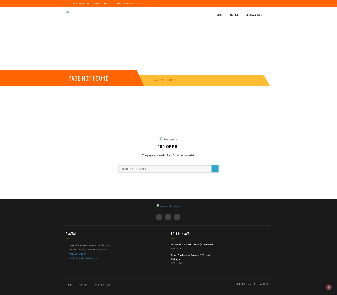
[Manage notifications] (329, 287)
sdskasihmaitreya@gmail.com (88, 3)
